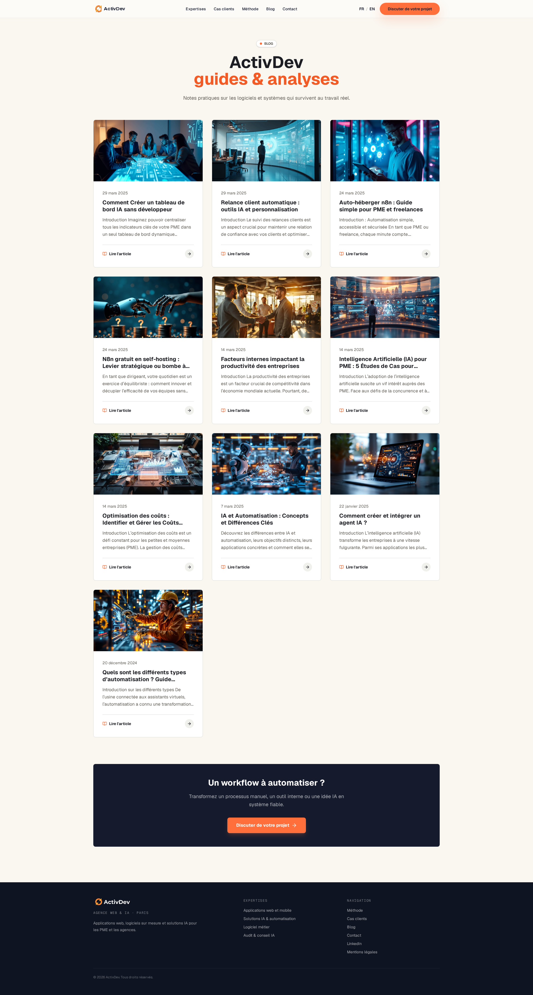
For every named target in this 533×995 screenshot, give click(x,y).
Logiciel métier (256, 926)
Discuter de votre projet (410, 8)
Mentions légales (362, 951)
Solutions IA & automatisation (269, 918)
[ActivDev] (112, 902)
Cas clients (224, 8)
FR (361, 8)
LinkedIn (354, 943)
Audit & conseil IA (259, 935)
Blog (270, 8)
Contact (290, 8)
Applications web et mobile (267, 910)
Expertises (196, 8)
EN (372, 8)
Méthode (250, 8)
